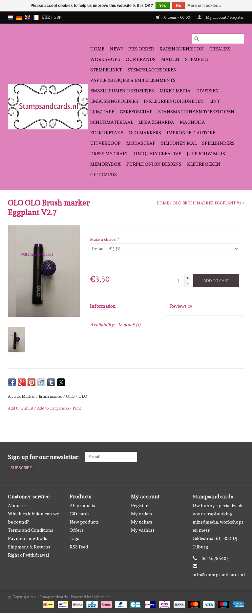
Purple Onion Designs (153, 164)
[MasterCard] (193, 603)
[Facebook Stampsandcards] (227, 457)
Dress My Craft (109, 153)
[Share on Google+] (22, 382)
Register (139, 505)
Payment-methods (27, 538)
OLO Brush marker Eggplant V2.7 (208, 203)
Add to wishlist (21, 408)
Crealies (219, 48)
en (27, 17)
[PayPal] (120, 603)
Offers (76, 530)
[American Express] (237, 603)
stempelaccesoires (152, 69)
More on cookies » (204, 5)
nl (10, 17)
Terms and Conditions (30, 530)
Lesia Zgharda (156, 122)
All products (82, 505)
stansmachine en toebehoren (196, 111)
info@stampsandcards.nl (219, 574)
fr (36, 17)
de (19, 17)
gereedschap (136, 111)
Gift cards (103, 174)
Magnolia (192, 122)
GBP (57, 17)
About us (17, 505)
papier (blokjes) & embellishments (133, 80)
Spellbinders (218, 143)
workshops (105, 59)
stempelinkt (106, 69)
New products (84, 522)
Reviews (181, 306)
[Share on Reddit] (41, 382)
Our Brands (141, 59)
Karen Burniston (181, 48)
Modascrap (141, 143)
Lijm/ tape (102, 111)
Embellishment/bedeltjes (122, 90)
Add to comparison (53, 408)
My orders (141, 513)
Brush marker (50, 396)
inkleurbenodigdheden (174, 101)
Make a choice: (104, 239)
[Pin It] (31, 382)
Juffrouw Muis (206, 153)
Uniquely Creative (157, 153)
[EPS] (164, 603)
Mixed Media (175, 90)
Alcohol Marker (21, 396)
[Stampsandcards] (48, 106)
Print (77, 408)
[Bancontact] (62, 603)
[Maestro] (223, 603)
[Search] (196, 38)
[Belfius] (77, 603)
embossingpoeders (114, 101)
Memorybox (105, 164)
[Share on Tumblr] (51, 382)
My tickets (142, 522)
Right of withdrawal (28, 555)
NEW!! (116, 48)
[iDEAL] (47, 603)
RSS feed (79, 546)
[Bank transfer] (178, 603)
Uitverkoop (105, 143)
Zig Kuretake (106, 132)
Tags (74, 538)
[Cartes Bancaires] (135, 603)
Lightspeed (101, 597)
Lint (214, 101)
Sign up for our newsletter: (44, 456)
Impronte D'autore (191, 132)
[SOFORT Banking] (106, 603)
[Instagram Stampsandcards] (239, 457)
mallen (170, 59)
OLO (70, 396)
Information (103, 306)
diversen (207, 90)
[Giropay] (149, 603)
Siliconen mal (179, 143)
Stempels (196, 59)
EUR (46, 17)
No (178, 5)
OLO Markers (145, 132)
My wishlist (142, 530)
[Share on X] (61, 382)
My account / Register (224, 17)
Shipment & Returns (29, 546)
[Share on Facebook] (12, 382)
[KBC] (91, 603)
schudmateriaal (111, 122)
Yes (162, 5)
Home (97, 48)
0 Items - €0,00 (177, 17)
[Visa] (208, 603)
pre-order (141, 48)
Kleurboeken (203, 164)
